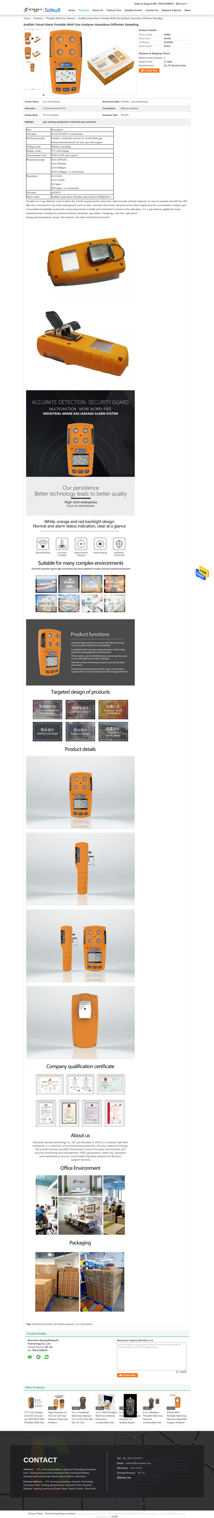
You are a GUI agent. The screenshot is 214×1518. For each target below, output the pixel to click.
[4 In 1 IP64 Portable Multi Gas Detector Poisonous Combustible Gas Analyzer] (106, 1402)
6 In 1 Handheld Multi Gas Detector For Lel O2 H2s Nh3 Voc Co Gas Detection (82, 1419)
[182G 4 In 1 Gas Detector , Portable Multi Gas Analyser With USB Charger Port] (90, 61)
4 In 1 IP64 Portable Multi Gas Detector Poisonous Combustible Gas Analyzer (106, 1419)
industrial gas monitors (42, 1324)
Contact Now (150, 70)
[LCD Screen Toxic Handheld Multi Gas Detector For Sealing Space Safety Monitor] (130, 1405)
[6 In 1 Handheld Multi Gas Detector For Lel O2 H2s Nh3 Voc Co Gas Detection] (82, 1402)
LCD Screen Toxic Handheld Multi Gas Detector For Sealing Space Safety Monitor (129, 1419)
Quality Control (133, 10)
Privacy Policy (35, 1513)
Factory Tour (114, 10)
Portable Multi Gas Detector (60, 18)
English (182, 4)
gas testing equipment (64, 1324)
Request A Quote (171, 10)
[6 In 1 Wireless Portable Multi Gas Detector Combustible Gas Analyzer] (154, 1402)
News (188, 10)
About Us (97, 10)
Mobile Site (125, 1477)
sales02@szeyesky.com (138, 1463)
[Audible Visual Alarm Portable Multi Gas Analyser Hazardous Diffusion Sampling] (32, 53)
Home (72, 10)
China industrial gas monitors (60, 1513)
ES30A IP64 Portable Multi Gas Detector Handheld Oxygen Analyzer (177, 1417)
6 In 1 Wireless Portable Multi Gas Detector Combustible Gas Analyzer (153, 1419)
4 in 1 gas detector (84, 1324)
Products (84, 10)
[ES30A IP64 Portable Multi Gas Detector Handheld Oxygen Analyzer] (177, 1402)
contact (40, 1460)
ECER (115, 1516)
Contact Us (152, 10)
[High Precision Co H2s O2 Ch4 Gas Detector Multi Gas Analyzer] (59, 1402)
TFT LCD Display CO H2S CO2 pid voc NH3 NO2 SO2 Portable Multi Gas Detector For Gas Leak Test (34, 1420)
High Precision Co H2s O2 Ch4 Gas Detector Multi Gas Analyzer (58, 1417)
